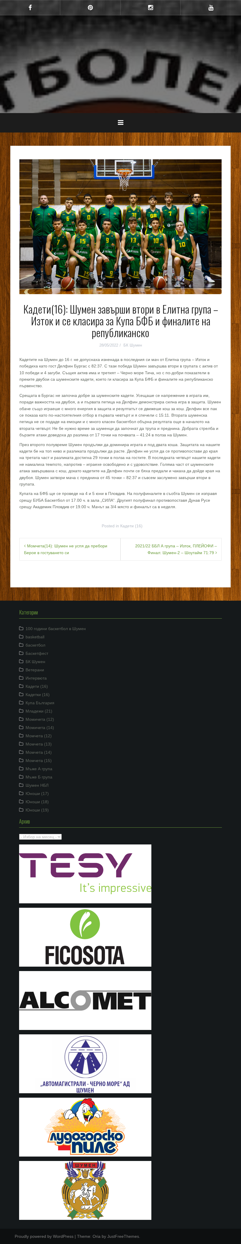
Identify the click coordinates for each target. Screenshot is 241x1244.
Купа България (40, 702)
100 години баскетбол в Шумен (56, 628)
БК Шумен (132, 345)
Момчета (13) (39, 744)
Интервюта (36, 678)
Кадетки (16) (38, 694)
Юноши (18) (37, 801)
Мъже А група (39, 768)
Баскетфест (37, 653)
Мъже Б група (39, 777)
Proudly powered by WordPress (44, 1236)
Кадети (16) (131, 526)
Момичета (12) (40, 719)
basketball (35, 637)
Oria (97, 1236)
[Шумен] (120, 42)
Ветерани (35, 669)
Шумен (120, 60)
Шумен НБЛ (37, 785)
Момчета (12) (39, 735)
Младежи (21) (39, 711)
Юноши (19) (37, 810)
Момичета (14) (40, 727)
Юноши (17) (37, 793)
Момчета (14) (39, 752)
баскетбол (35, 645)
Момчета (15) (39, 760)
